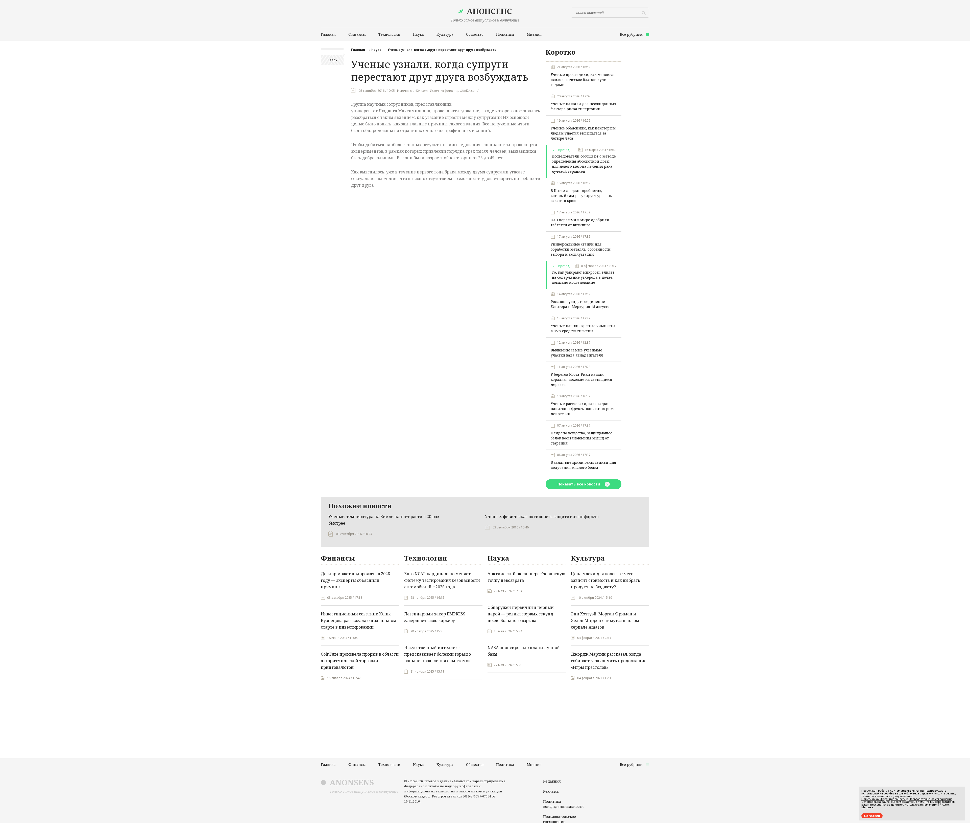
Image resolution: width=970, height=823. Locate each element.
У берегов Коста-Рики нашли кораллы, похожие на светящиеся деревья (581, 379)
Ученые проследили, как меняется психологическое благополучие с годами (583, 79)
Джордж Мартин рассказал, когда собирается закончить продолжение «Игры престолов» (608, 660)
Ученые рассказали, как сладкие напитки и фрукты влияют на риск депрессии (583, 408)
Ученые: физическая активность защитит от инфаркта (542, 516)
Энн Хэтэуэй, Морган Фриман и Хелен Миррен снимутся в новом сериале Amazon (605, 620)
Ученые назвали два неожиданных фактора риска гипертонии (583, 106)
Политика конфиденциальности (563, 804)
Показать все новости (579, 484)
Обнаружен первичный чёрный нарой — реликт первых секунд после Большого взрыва (521, 614)
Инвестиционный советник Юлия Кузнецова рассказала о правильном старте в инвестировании (358, 620)
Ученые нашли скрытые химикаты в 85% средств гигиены (583, 328)
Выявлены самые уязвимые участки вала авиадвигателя (577, 353)
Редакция (552, 781)
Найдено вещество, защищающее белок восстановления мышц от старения (581, 438)
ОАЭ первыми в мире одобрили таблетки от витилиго (580, 222)
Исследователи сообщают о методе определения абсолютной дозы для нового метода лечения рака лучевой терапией (584, 164)
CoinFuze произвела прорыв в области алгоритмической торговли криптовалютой (360, 660)
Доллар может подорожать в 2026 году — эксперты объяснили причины (355, 580)
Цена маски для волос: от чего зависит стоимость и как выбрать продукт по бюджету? (605, 580)
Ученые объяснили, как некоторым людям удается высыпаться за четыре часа (583, 133)
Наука (376, 50)
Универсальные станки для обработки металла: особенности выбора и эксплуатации (581, 249)
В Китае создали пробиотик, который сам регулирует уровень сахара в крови (581, 195)
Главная (358, 50)
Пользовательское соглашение (930, 799)
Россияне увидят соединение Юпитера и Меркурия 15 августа (580, 304)
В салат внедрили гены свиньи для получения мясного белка (583, 465)
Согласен (872, 815)
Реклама (551, 791)
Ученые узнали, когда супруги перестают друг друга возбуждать (442, 50)
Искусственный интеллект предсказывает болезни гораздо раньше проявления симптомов (437, 654)
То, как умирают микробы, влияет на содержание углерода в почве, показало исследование (583, 277)
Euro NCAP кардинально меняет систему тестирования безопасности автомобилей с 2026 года (442, 580)
